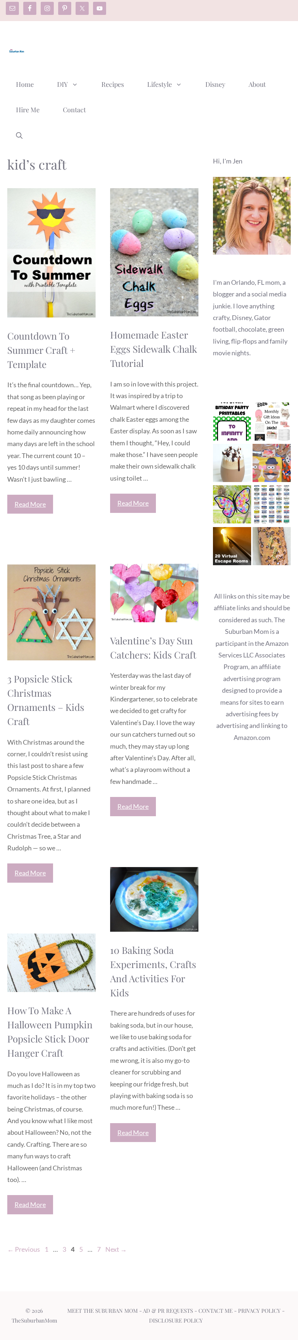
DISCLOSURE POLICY (176, 1320)
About (257, 84)
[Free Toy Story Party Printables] (232, 423)
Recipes (112, 84)
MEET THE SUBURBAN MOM (102, 1310)
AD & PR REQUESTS (168, 1310)
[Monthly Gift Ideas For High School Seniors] (272, 423)
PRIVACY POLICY (259, 1310)
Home (25, 84)
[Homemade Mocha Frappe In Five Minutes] (232, 464)
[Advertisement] (158, 48)
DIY (62, 84)
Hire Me (28, 109)
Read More (30, 504)
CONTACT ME (215, 1310)
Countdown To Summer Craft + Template (41, 350)
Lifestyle (159, 84)
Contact (74, 109)
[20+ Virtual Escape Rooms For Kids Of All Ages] (232, 547)
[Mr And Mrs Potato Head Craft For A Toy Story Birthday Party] (272, 464)
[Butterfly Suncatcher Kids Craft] (232, 506)
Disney (215, 84)
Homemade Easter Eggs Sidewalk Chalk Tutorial (153, 348)
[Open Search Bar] (19, 135)
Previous (23, 1249)
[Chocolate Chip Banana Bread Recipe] (272, 547)
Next (116, 1249)
